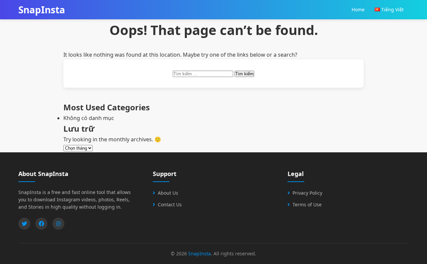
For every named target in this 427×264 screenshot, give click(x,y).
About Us (168, 193)
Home (358, 9)
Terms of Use (307, 204)
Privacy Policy (307, 193)
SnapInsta (199, 253)
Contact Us (170, 204)
